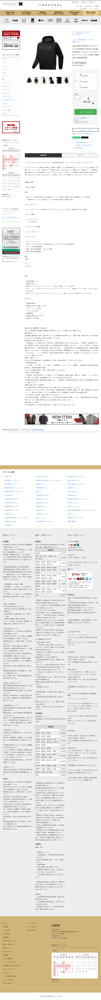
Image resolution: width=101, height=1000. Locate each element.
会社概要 (96, 6)
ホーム (73, 31)
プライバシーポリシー (10, 969)
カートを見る (31, 926)
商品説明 (43, 155)
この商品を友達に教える (81, 142)
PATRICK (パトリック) (67, 20)
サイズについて (8, 951)
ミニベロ (32, 28)
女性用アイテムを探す (58, 13)
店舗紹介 (75, 13)
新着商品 (6, 926)
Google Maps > (56, 936)
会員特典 (83, 2)
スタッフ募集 (79, 6)
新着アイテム (10, 13)
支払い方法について (9, 941)
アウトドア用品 (82, 28)
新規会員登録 (75, 2)
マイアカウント (32, 923)
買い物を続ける (79, 148)
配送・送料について (9, 944)
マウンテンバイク (82, 25)
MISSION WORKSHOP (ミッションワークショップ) (58, 20)
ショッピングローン (7, 213)
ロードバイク (34, 25)
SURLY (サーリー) (84, 20)
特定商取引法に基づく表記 (81, 122)
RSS (4, 983)
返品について (77, 120)
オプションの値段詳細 (80, 118)
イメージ (80, 155)
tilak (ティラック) (15, 20)
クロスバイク (57, 25)
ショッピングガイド (94, 8)
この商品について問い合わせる (83, 145)
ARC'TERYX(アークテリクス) (83, 32)
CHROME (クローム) (32, 20)
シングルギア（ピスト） (13, 28)
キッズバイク (57, 28)
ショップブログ (91, 13)
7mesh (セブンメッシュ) (76, 20)
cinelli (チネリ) (93, 20)
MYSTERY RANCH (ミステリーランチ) (50, 20)
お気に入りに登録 (85, 130)
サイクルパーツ (11, 25)
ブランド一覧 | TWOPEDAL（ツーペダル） (11, 218)
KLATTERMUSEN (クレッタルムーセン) (24, 20)
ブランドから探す (42, 13)
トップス (79, 31)
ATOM (9, 983)
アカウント (91, 2)
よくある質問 (83, 8)
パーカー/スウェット (86, 31)
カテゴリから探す (26, 13)
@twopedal (38, 430)
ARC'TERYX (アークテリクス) (6, 20)
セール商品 (6, 930)
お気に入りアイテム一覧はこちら (82, 133)
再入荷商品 (6, 934)
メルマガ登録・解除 (9, 976)
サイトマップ (7, 972)
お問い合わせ (88, 6)
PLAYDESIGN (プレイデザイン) (41, 20)
